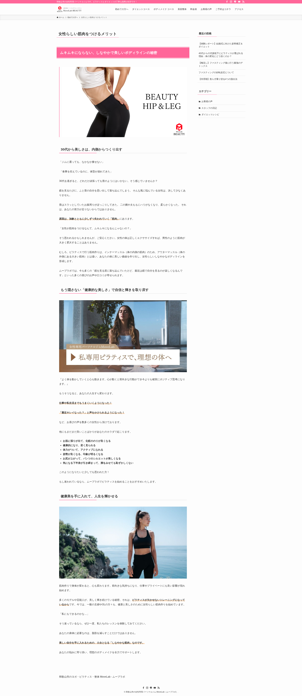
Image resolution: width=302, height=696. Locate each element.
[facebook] (227, 1)
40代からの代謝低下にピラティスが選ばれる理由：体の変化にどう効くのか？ (221, 55)
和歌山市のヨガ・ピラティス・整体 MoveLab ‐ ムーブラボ (92, 676)
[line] (235, 1)
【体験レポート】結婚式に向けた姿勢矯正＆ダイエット (221, 45)
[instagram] (231, 1)
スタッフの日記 (209, 108)
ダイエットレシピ (210, 114)
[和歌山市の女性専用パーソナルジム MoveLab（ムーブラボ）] (69, 9)
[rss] (243, 1)
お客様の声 (207, 101)
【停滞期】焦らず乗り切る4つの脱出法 (218, 79)
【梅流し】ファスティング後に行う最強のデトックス (221, 64)
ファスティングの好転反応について (216, 72)
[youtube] (239, 1)
